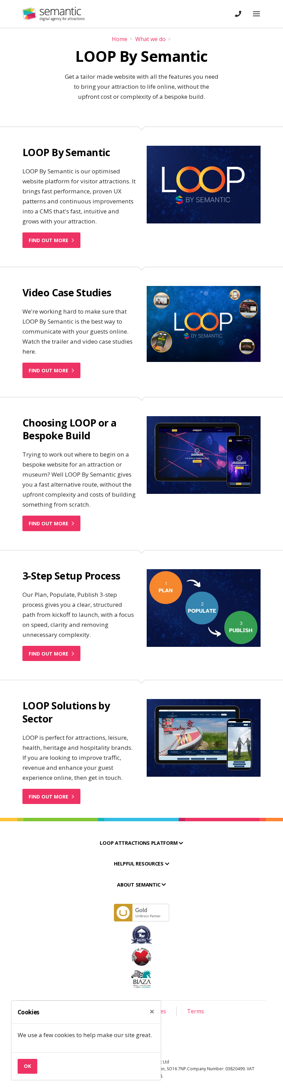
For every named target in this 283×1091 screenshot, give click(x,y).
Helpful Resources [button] (139, 863)
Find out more (49, 240)
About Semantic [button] (139, 884)
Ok (27, 1066)
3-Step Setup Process (71, 575)
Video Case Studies (66, 292)
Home (119, 39)
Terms (195, 1011)
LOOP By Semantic (66, 152)
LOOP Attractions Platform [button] (139, 843)
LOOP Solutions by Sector (66, 712)
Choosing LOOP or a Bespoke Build (69, 429)
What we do (150, 39)
